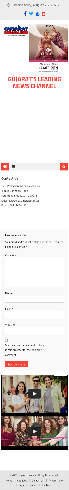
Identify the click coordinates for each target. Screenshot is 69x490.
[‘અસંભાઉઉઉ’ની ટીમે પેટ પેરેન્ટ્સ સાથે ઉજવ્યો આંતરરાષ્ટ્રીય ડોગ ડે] (34, 394)
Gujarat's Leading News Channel (34, 82)
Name (9, 293)
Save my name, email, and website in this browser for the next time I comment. (25, 350)
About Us (22, 480)
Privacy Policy (55, 480)
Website (10, 324)
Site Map (46, 485)
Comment (11, 255)
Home (9, 480)
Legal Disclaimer (27, 485)
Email (9, 309)
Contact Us (38, 480)
